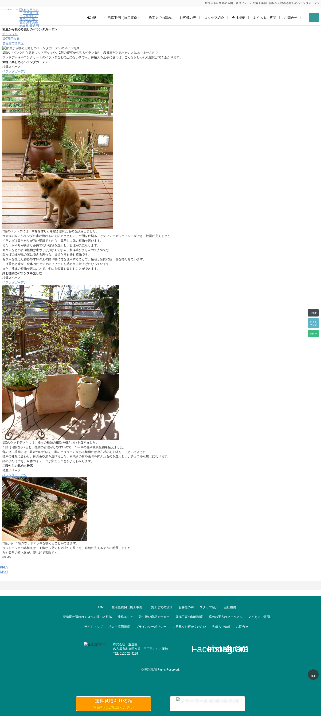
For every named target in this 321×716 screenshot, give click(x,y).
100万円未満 (11, 38)
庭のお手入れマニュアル (226, 617)
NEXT (4, 572)
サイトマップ (93, 626)
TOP (313, 676)
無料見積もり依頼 (113, 703)
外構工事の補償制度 (189, 617)
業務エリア (125, 617)
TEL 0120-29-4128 (125, 653)
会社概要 (238, 18)
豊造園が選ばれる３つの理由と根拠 (87, 617)
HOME (91, 18)
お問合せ (290, 18)
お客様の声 (188, 18)
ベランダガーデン (14, 71)
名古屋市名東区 (13, 43)
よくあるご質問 (264, 18)
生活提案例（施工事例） (122, 18)
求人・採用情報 (119, 626)
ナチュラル (10, 34)
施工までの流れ (160, 18)
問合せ (313, 333)
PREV (4, 567)
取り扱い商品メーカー (154, 617)
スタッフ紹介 (214, 18)
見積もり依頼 (221, 626)
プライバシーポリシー (151, 626)
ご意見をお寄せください (189, 626)
